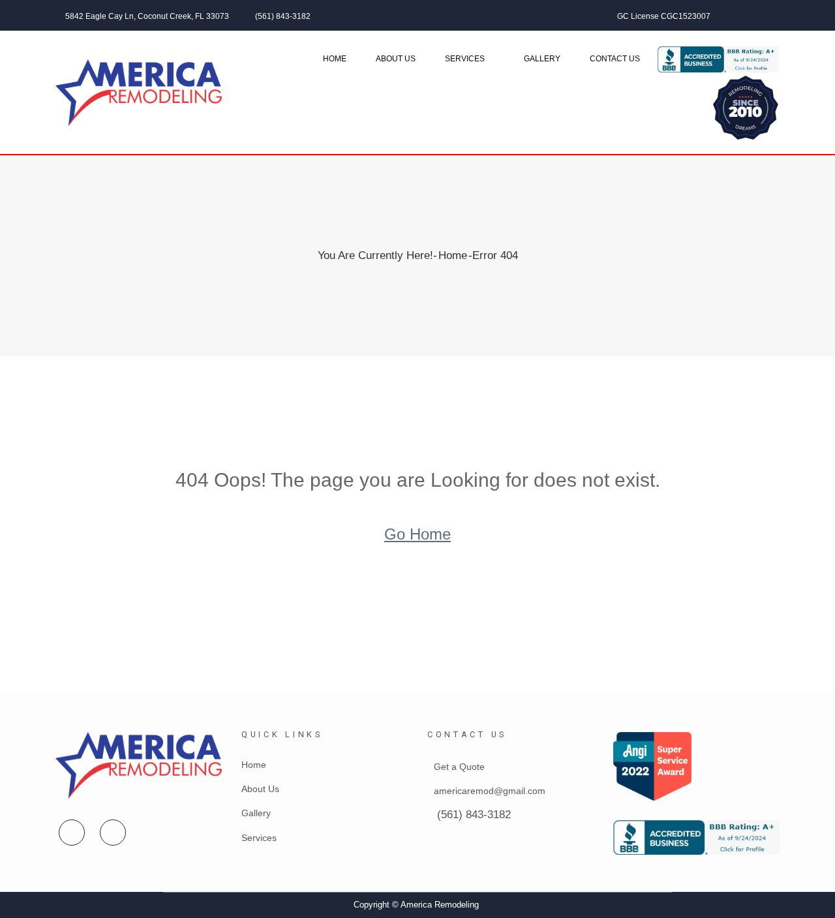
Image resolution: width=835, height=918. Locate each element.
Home (334, 58)
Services (465, 58)
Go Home (417, 534)
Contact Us (615, 58)
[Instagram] (776, 15)
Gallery (542, 58)
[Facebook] (740, 15)
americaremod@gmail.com (489, 791)
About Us (396, 58)
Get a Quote (459, 766)
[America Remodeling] (138, 92)
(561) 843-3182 (283, 16)
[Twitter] (758, 15)
